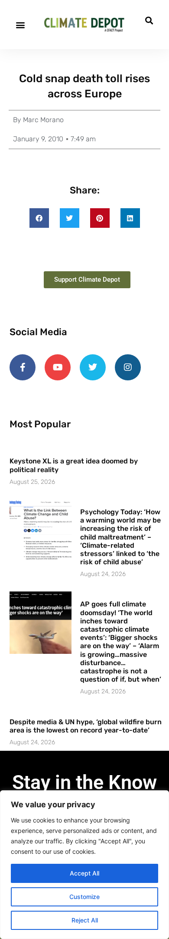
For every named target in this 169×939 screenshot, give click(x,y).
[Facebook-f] (23, 367)
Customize (84, 896)
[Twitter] (93, 367)
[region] (84, 864)
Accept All (84, 873)
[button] (20, 24)
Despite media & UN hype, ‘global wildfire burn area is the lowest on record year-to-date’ (86, 726)
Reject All (85, 920)
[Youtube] (58, 367)
